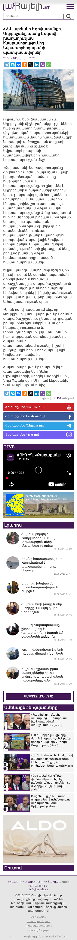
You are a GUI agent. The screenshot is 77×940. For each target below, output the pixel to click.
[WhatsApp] (48, 64)
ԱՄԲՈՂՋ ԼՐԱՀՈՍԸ (38, 696)
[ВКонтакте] (18, 64)
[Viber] (42, 64)
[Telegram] (6, 64)
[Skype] (12, 64)
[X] (30, 64)
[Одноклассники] (24, 64)
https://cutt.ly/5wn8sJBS (37, 914)
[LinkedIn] (36, 64)
